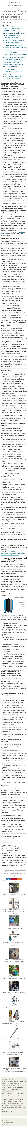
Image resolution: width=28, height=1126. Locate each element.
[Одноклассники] (19, 879)
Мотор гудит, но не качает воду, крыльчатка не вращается (13, 79)
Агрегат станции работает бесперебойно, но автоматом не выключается (16, 55)
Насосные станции (7, 876)
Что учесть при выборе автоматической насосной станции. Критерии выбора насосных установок (12, 1089)
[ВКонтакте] (8, 879)
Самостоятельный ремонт (9, 870)
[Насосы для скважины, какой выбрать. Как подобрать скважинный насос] (14, 925)
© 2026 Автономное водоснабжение (8, 1118)
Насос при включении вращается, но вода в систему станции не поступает (16, 44)
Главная (8, 8)
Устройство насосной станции (12, 37)
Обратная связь (5, 1124)
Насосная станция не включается (13, 76)
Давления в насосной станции (10, 871)
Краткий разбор (11, 873)
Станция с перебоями (16, 875)
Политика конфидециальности (7, 1122)
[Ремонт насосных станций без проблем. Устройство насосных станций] (14, 1051)
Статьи (20, 8)
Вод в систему (9, 875)
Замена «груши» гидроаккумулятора (14, 61)
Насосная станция (18, 870)
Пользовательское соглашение (11, 1120)
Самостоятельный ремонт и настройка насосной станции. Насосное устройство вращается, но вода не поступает (14, 28)
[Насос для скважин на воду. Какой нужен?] (14, 1037)
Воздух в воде (8, 74)
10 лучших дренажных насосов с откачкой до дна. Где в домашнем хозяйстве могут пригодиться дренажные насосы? (14, 1083)
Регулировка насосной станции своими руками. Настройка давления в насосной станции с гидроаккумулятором (14, 33)
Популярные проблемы (19, 873)
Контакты (3, 1120)
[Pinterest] (14, 879)
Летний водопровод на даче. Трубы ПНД (12, 1099)
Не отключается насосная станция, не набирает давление (15, 68)
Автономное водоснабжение (14, 3)
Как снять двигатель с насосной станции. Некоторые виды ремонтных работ (14, 58)
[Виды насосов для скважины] (14, 1006)
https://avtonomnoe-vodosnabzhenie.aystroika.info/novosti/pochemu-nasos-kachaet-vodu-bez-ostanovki (13, 553)
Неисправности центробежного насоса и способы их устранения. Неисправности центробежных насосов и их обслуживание (13, 1095)
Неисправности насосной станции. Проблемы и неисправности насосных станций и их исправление (13, 64)
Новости (14, 8)
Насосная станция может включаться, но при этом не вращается (15, 51)
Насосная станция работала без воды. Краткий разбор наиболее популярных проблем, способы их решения (13, 40)
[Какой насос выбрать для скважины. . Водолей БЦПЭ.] (14, 990)
